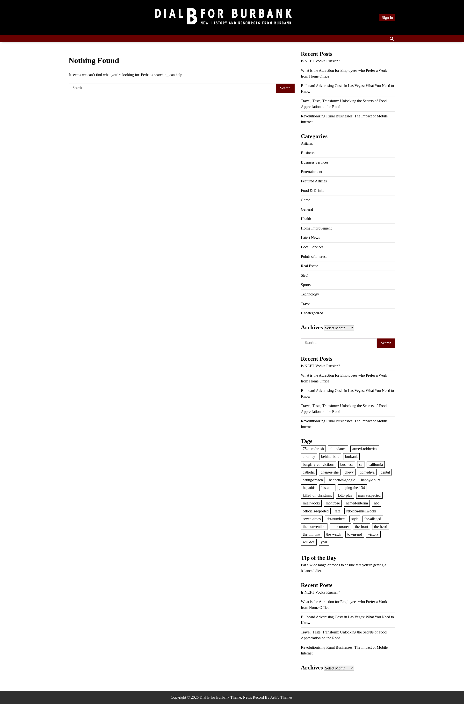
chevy (349, 472)
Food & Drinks (312, 190)
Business (307, 153)
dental (385, 472)
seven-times (312, 519)
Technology (310, 294)
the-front (361, 526)
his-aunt (327, 488)
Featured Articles (314, 181)
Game (305, 200)
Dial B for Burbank (214, 697)
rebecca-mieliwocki (361, 511)
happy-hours (370, 480)
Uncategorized (312, 313)
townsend (354, 534)
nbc (376, 503)
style (354, 519)
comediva (367, 472)
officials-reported (316, 511)
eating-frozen (313, 480)
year (324, 542)
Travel (306, 304)
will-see (309, 542)
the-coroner (340, 526)
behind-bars (330, 456)
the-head (380, 526)
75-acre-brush (313, 449)
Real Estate (309, 266)
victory (373, 534)
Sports (306, 285)
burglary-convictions (318, 464)
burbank (351, 456)
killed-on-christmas (317, 495)
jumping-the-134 (352, 488)
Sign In (387, 17)
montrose (333, 503)
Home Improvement (316, 228)
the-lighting (311, 534)
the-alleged (372, 519)
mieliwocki (311, 503)
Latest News (310, 238)
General (307, 209)
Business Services (314, 162)
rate (337, 511)
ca (360, 464)
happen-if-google (342, 480)
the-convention (314, 526)
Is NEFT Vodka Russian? (320, 61)
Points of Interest (313, 256)
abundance (338, 449)
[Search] (391, 38)
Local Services (312, 247)
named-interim (357, 503)
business (346, 464)
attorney (309, 456)
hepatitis (309, 488)
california (376, 464)
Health (306, 219)
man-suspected (369, 495)
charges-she (330, 472)
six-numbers (336, 519)
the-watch (333, 534)
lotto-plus (345, 495)
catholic (309, 472)
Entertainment (311, 172)
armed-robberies (364, 449)
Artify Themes (281, 697)
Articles (307, 143)
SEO (304, 275)
